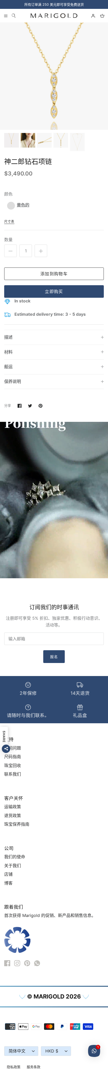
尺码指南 (12, 756)
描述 (8, 337)
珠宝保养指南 (16, 824)
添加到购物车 (54, 273)
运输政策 (12, 806)
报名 (54, 656)
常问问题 (12, 748)
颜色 (8, 194)
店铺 (8, 874)
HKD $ (51, 1051)
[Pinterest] (27, 963)
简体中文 (17, 1051)
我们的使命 (14, 856)
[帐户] (90, 15)
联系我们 (12, 774)
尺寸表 (9, 221)
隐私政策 (13, 1067)
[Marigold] (54, 16)
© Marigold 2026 (54, 996)
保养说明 (12, 381)
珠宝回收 (12, 765)
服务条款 (33, 1067)
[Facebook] (7, 963)
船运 (8, 366)
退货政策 (12, 815)
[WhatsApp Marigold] (37, 963)
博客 (8, 883)
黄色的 (23, 205)
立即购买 (54, 291)
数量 (8, 239)
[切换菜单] (6, 15)
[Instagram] (17, 963)
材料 (8, 352)
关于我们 (12, 865)
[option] (54, 76)
